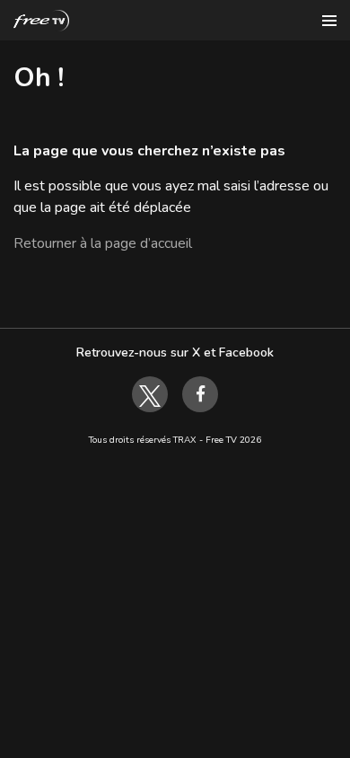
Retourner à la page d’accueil (102, 243)
